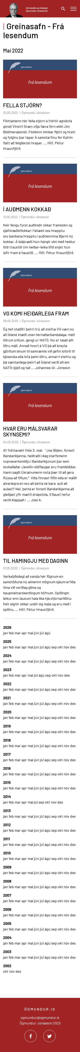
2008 (7, 881)
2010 (7, 853)
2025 (7, 641)
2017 (7, 754)
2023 (7, 669)
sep (54, 647)
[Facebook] (30, 1036)
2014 (7, 796)
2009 (7, 867)
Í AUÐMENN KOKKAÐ (27, 209)
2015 (7, 782)
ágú (47, 633)
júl (42, 633)
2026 (7, 627)
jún (37, 633)
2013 (7, 810)
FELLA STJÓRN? (22, 105)
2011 (6, 839)
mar (18, 633)
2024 (7, 655)
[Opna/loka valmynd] (73, 8)
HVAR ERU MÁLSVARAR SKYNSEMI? (30, 431)
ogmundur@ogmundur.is (40, 1017)
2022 (7, 684)
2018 (7, 740)
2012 (7, 825)
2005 (7, 923)
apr (25, 633)
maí (31, 633)
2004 (7, 937)
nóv (67, 647)
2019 (7, 726)
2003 (7, 951)
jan (6, 633)
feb (12, 633)
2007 (7, 895)
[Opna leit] (62, 8)
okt (61, 647)
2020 (7, 712)
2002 (7, 966)
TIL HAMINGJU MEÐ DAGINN (35, 560)
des (73, 647)
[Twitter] (49, 1036)
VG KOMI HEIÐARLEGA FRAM (36, 313)
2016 (7, 768)
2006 (7, 909)
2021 (7, 698)
